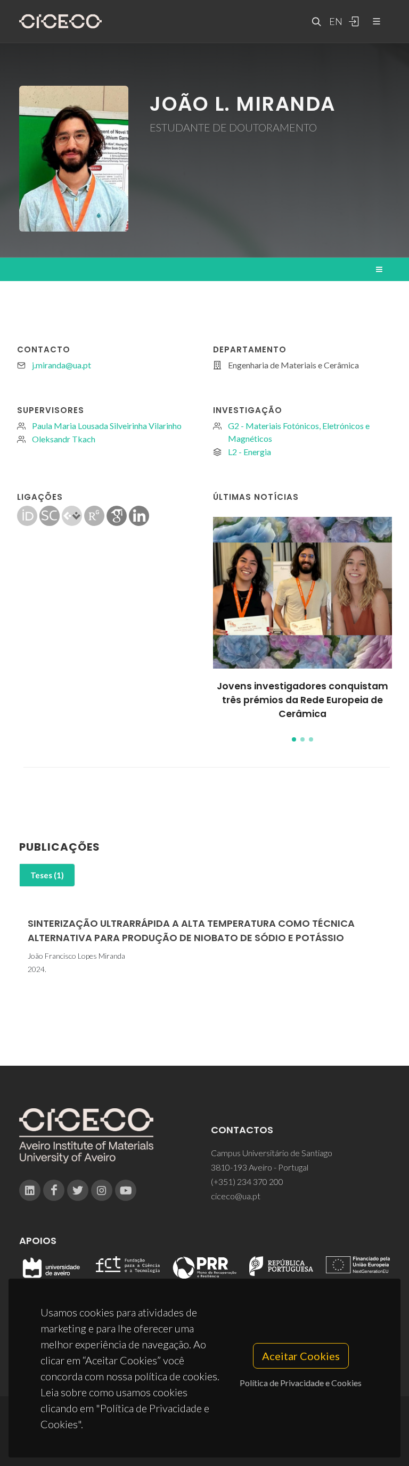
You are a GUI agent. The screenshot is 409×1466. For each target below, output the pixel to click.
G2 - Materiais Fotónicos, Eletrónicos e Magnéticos (299, 432)
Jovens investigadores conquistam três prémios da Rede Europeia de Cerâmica (302, 700)
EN (334, 21)
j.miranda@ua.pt (61, 365)
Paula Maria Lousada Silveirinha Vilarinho (107, 426)
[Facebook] (53, 1190)
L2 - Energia (249, 452)
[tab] (47, 875)
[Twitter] (77, 1190)
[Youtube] (125, 1190)
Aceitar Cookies (301, 1355)
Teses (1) (47, 875)
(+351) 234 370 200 (247, 1181)
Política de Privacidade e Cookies (301, 1383)
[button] (294, 739)
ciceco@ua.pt (235, 1196)
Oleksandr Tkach (63, 439)
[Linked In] (29, 1190)
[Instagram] (101, 1190)
